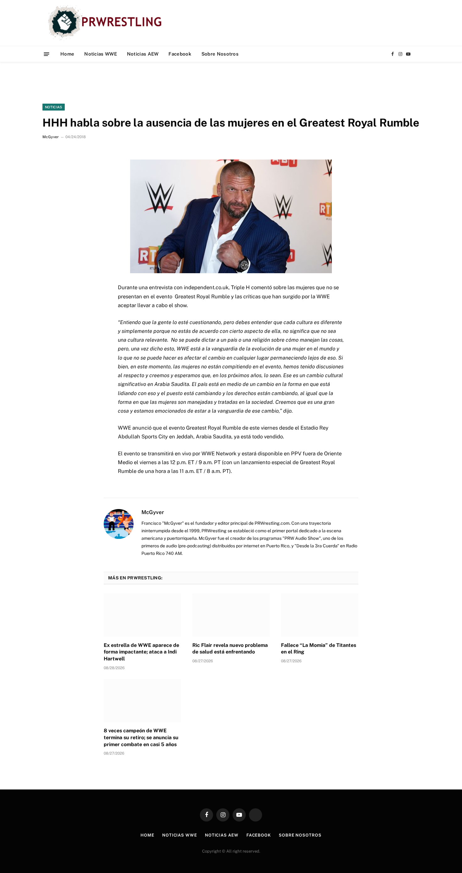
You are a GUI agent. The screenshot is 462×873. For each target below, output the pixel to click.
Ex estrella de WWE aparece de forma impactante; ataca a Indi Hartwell (141, 652)
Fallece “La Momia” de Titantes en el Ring (318, 648)
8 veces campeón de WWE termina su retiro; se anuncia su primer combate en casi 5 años (141, 737)
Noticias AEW (143, 54)
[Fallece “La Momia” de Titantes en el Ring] (319, 615)
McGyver (50, 137)
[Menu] (46, 53)
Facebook (179, 54)
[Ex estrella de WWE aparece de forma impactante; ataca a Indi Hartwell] (142, 615)
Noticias (53, 107)
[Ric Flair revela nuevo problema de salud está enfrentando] (231, 615)
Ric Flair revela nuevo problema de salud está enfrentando (230, 648)
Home (67, 54)
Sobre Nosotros (220, 54)
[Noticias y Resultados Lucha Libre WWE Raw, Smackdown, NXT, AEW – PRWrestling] (106, 23)
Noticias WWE (100, 54)
